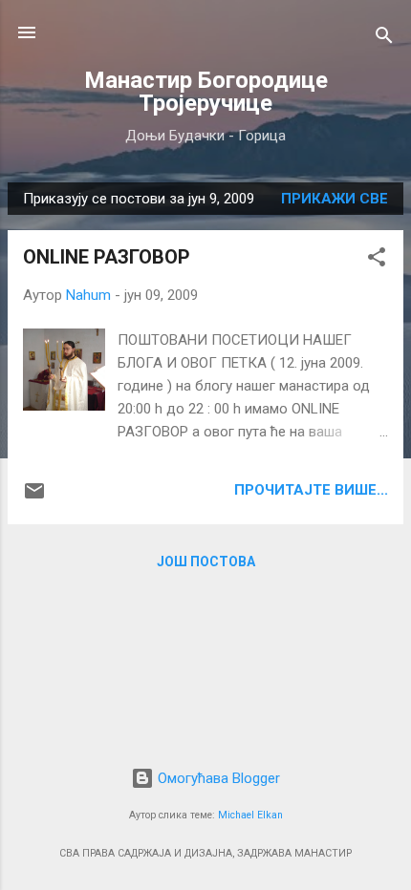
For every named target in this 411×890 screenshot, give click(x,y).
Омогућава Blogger (217, 778)
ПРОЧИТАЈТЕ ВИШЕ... (311, 489)
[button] (376, 260)
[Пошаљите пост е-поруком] (34, 497)
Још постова (206, 561)
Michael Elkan (250, 815)
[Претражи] (384, 39)
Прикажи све (334, 198)
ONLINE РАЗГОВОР (106, 256)
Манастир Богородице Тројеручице (206, 92)
